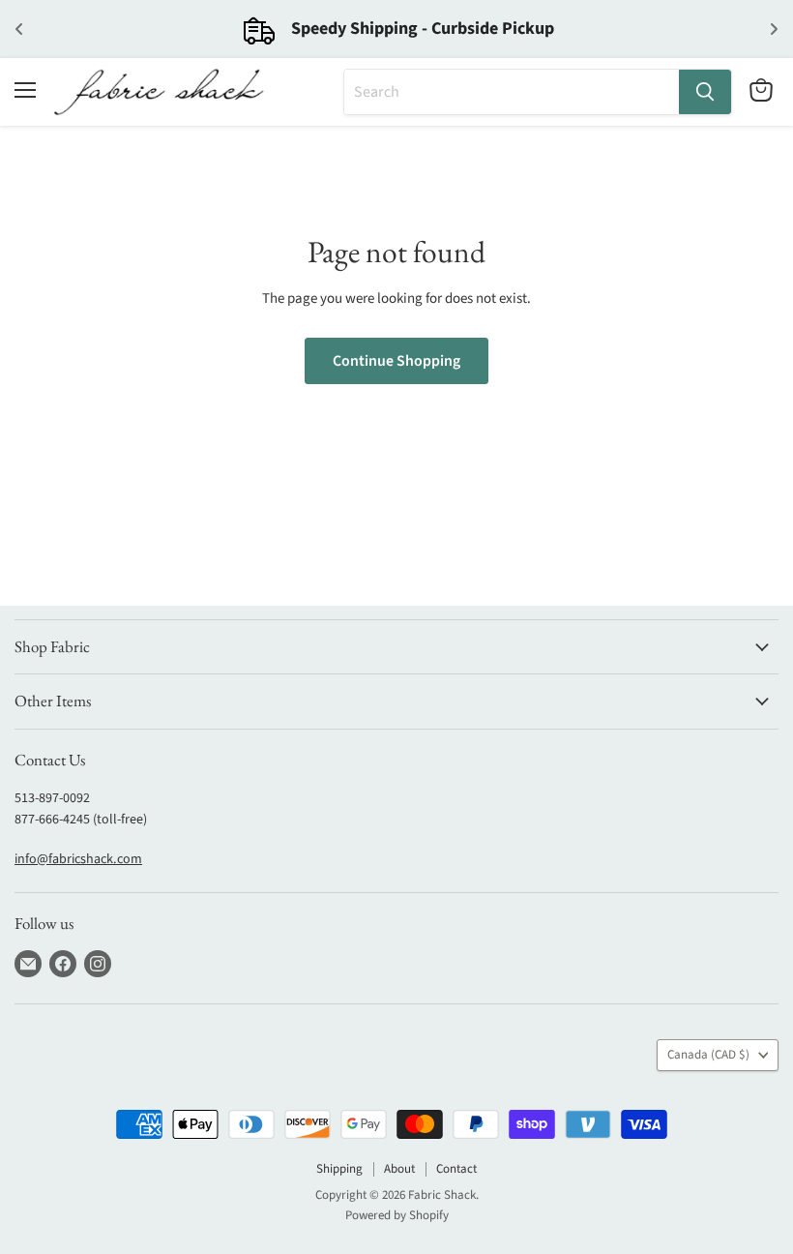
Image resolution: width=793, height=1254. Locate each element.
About (399, 1169)
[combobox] (511, 92)
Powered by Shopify (397, 1215)
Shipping (339, 1169)
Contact (456, 1169)
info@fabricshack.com (78, 859)
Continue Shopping (396, 361)
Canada (708, 1054)
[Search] (705, 92)
